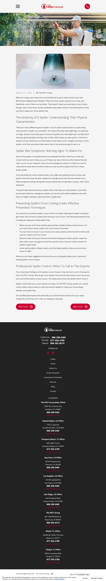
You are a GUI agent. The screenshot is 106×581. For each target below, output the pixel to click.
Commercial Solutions (53, 377)
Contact (53, 391)
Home (53, 363)
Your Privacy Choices (43, 574)
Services (53, 382)
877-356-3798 (53, 541)
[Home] (52, 6)
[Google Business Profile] (48, 352)
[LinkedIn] (58, 352)
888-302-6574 (57, 343)
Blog (53, 386)
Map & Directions (53, 415)
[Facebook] (53, 352)
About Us (53, 368)
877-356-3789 (57, 340)
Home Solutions (53, 373)
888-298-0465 (59, 337)
